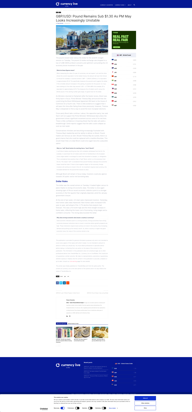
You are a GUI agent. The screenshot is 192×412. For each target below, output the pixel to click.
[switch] (77, 408)
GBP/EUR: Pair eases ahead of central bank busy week (95, 372)
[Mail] (70, 316)
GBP (61, 10)
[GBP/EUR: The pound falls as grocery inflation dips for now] (100, 332)
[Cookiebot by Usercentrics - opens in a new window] (43, 409)
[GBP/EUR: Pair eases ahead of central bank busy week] (82, 332)
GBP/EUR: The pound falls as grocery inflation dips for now (96, 376)
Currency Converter (106, 5)
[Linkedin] (67, 316)
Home (57, 10)
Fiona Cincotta (60, 23)
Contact (113, 394)
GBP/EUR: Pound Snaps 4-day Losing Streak (97, 293)
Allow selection (145, 403)
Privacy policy (133, 394)
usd (68, 276)
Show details (112, 408)
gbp (65, 276)
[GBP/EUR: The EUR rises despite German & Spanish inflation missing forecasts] (64, 332)
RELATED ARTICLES (61, 323)
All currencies (95, 394)
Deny (145, 408)
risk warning (73, 261)
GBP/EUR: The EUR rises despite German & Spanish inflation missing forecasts (64, 341)
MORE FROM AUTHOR (73, 323)
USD (60, 12)
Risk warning (119, 394)
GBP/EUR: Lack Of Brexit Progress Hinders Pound (68, 293)
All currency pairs (103, 394)
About (129, 5)
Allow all (145, 398)
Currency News (119, 5)
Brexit (61, 276)
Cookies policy (126, 394)
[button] (134, 5)
